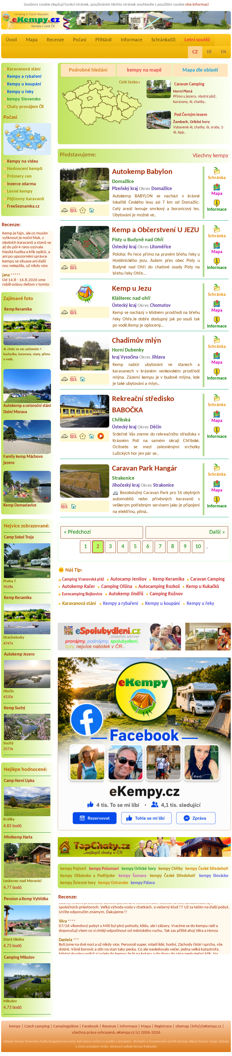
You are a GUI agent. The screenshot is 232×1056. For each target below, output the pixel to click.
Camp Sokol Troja (19, 537)
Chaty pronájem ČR (25, 107)
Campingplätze (65, 1026)
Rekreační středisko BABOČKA (143, 404)
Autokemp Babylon (142, 172)
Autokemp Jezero (19, 654)
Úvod (11, 40)
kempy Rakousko (145, 1046)
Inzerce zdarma (21, 184)
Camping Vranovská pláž (83, 579)
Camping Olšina (116, 586)
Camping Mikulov (19, 958)
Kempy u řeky (20, 92)
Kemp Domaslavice (19, 505)
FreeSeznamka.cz (23, 206)
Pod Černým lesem (190, 115)
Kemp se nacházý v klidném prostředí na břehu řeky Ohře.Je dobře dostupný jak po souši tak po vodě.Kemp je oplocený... (156, 319)
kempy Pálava (143, 883)
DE (209, 52)
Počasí (79, 40)
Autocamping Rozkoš (159, 586)
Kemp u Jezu (131, 289)
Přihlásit (103, 40)
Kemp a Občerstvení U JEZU (155, 230)
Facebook (90, 1026)
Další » (217, 532)
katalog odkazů (187, 1041)
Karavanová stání (23, 69)
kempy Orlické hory (139, 869)
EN (223, 52)
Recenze (55, 40)
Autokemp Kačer (78, 586)
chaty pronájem (89, 1046)
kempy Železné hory (78, 883)
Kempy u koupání (24, 84)
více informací (197, 5)
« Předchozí (77, 532)
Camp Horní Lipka (19, 781)
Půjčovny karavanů (25, 199)
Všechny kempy (210, 156)
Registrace (163, 1026)
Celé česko (128, 82)
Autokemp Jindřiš (126, 594)
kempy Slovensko (24, 99)
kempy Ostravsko (113, 883)
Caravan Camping (189, 84)
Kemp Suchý (14, 708)
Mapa (32, 40)
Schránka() (163, 40)
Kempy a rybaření (24, 76)
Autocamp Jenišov (128, 579)
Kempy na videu (22, 161)
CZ (195, 52)
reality (96, 1041)
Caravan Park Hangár (144, 469)
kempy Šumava (132, 876)
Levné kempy (20, 191)
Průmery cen (19, 176)
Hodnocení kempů (24, 169)
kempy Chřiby (170, 869)
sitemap (182, 1026)
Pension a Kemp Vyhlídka (26, 899)
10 (198, 546)
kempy (15, 1026)
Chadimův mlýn (136, 341)
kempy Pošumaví (104, 869)
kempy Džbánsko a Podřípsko (87, 876)
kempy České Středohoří (206, 869)
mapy (213, 1041)
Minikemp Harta (18, 837)
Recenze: (11, 225)
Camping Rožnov (166, 594)
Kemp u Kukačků (202, 586)
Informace (131, 40)
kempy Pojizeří (73, 869)
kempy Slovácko (214, 876)
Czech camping (37, 1026)
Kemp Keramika (18, 309)
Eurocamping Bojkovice (82, 594)
